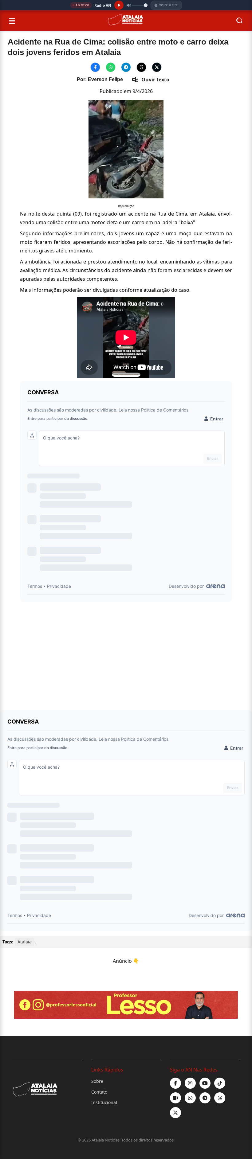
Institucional (104, 1102)
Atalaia (25, 942)
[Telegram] (205, 1097)
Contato (99, 1092)
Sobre (97, 1081)
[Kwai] (175, 1097)
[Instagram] (190, 1083)
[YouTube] (205, 1083)
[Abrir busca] (240, 21)
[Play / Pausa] (119, 5)
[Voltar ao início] (126, 21)
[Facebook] (175, 1083)
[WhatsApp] (190, 1097)
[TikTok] (219, 1083)
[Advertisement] (126, 652)
